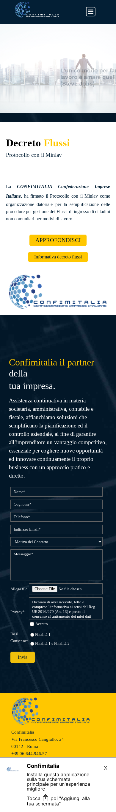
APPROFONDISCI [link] (58, 240)
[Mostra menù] (90, 11)
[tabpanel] (58, 155)
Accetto (41, 624)
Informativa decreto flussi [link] (58, 256)
